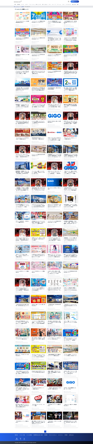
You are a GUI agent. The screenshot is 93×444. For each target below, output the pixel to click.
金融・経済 (74, 4)
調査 (77, 4)
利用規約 (45, 434)
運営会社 (16, 434)
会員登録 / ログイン (74, 1)
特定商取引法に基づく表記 (38, 434)
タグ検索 (22, 6)
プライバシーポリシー (53, 434)
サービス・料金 (22, 434)
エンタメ (22, 4)
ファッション (59, 4)
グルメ (50, 4)
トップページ (17, 6)
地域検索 (18, 4)
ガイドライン (60, 434)
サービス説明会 (29, 434)
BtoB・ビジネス (38, 4)
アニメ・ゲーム (32, 4)
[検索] (69, 1)
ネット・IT (54, 4)
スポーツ (26, 4)
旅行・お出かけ (44, 4)
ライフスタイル (68, 4)
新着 (15, 4)
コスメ (63, 4)
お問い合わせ (71, 434)
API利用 (66, 434)
